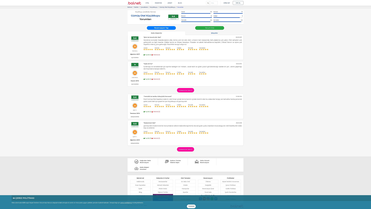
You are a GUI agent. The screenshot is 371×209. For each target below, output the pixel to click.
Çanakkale (144, 7)
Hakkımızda (140, 181)
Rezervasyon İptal (208, 188)
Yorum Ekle (209, 28)
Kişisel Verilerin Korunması (230, 181)
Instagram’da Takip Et (185, 90)
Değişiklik (208, 185)
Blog (180, 3)
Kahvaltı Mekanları (163, 185)
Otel (147, 3)
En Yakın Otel (185, 181)
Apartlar (185, 192)
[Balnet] (134, 3)
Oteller (136, 7)
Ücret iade (208, 192)
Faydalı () (148, 54)
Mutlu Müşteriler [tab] (156, 33)
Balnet (130, 7)
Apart (170, 3)
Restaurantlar (163, 181)
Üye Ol (238, 3)
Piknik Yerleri (163, 188)
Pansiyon (158, 3)
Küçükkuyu (153, 7)
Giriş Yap (226, 3)
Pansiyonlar (185, 188)
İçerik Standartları (230, 192)
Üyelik (140, 188)
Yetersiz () (156, 54)
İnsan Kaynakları (140, 185)
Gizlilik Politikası (231, 188)
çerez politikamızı (126, 203)
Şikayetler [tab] (214, 33)
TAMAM (191, 206)
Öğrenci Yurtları (163, 192)
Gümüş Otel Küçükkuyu (167, 7)
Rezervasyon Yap (161, 28)
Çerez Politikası (231, 185)
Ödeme (208, 181)
